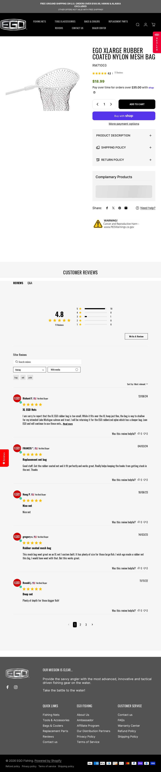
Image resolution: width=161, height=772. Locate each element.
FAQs (121, 720)
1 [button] (74, 625)
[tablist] (80, 283)
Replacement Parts (55, 731)
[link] (107, 73)
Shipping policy (66, 766)
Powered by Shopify (48, 760)
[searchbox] (47, 362)
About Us (83, 714)
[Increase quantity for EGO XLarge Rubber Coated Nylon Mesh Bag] (111, 104)
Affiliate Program (88, 725)
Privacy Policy (86, 736)
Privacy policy (29, 766)
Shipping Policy (128, 736)
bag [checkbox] (16, 377)
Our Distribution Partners (93, 731)
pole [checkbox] (30, 377)
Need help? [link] (147, 208)
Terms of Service (88, 742)
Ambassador (85, 720)
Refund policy (13, 766)
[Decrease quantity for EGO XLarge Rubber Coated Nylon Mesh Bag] (97, 104)
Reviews (48, 736)
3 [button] (86, 625)
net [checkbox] (23, 377)
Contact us (50, 742)
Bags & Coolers (53, 725)
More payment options (124, 123)
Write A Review (136, 336)
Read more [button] (68, 423)
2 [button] (80, 625)
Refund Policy (127, 731)
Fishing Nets (51, 714)
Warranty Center (129, 725)
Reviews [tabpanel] (18, 283)
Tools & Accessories (56, 720)
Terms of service (47, 766)
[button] (94, 309)
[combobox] (29, 369)
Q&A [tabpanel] (30, 283)
